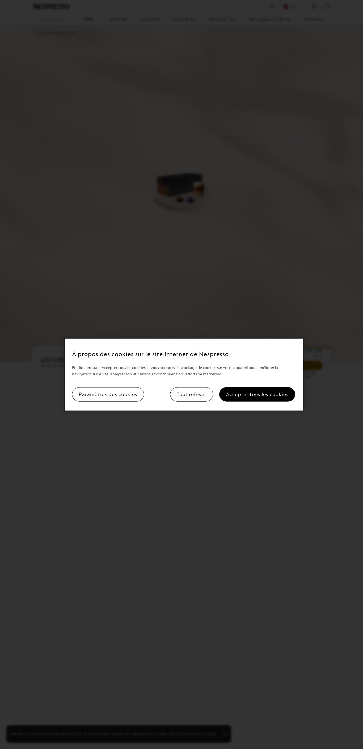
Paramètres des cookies (108, 394)
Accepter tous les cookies (257, 394)
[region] (183, 374)
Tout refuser (191, 394)
